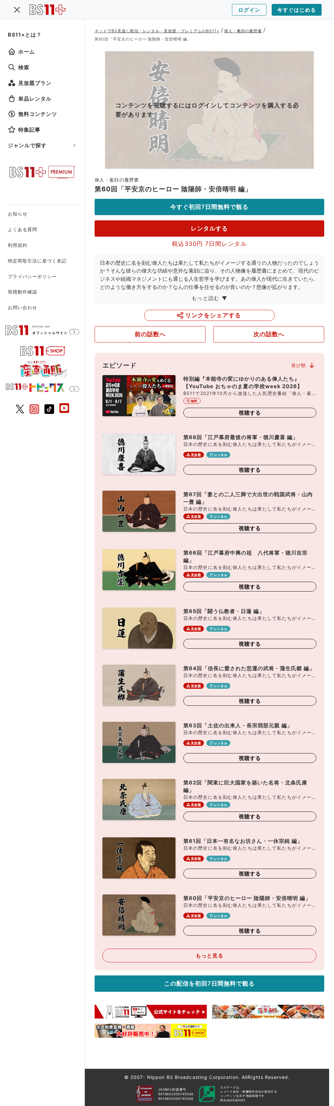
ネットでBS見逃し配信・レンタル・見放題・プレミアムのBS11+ (157, 30)
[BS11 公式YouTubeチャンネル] (64, 409)
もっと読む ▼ (209, 298)
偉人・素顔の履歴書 (243, 30)
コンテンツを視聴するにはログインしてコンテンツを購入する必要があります (207, 110)
